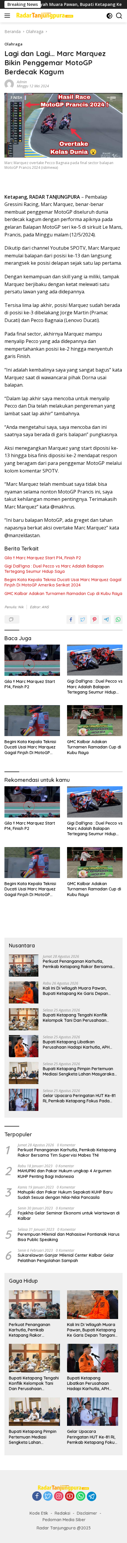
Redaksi (62, 1513)
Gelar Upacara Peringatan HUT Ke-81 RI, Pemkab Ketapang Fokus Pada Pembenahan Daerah (79, 1098)
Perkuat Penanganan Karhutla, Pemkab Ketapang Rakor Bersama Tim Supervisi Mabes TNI (77, 964)
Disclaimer (87, 1513)
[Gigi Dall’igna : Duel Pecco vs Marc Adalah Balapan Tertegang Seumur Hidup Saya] (95, 660)
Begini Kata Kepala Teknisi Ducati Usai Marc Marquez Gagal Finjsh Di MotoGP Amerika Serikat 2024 (62, 582)
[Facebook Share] (70, 619)
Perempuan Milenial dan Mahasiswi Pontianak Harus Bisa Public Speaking (69, 1237)
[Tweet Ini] (82, 619)
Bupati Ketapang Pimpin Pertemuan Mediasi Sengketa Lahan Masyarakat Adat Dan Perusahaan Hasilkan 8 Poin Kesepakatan (80, 1071)
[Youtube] (69, 1496)
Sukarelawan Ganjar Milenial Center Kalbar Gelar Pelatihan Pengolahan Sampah (66, 1258)
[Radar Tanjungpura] (44, 15)
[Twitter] (48, 1496)
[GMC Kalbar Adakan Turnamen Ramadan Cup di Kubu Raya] (95, 720)
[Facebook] (37, 1496)
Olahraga (13, 44)
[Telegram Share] (106, 619)
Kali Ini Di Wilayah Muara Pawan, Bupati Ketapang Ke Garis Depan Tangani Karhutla (75, 990)
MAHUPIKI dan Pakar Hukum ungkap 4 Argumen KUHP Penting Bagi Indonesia (64, 1173)
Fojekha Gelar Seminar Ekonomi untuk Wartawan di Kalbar (69, 1215)
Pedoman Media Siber (64, 1519)
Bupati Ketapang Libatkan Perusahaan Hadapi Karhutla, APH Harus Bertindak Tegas (76, 1044)
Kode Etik (39, 1513)
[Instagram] (59, 1496)
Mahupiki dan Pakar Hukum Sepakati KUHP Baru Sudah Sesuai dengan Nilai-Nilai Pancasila (65, 1194)
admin (22, 81)
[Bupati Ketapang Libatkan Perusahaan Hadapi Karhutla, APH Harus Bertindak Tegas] (23, 1046)
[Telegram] (91, 1496)
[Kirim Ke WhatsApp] (118, 619)
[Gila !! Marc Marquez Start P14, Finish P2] (32, 660)
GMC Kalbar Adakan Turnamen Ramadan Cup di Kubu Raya (63, 593)
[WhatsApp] (80, 1496)
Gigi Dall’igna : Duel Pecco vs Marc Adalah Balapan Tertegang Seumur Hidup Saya (54, 568)
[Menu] (8, 16)
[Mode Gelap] (109, 16)
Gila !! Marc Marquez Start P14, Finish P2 (42, 557)
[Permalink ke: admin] (9, 83)
